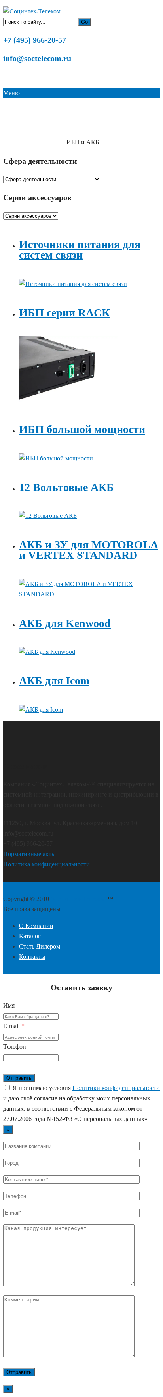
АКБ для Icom (54, 681)
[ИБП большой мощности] (56, 458)
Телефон (14, 1046)
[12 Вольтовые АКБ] (48, 515)
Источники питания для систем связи (79, 249)
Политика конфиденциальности (46, 864)
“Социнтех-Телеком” (79, 898)
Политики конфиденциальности (116, 1088)
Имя (9, 1005)
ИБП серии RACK (64, 313)
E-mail (14, 1026)
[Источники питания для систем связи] (73, 283)
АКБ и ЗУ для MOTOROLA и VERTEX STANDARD (88, 549)
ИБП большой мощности (82, 429)
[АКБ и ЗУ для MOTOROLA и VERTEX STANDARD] (89, 594)
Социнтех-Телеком (25, 143)
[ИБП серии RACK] (68, 400)
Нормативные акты (29, 854)
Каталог (57, 143)
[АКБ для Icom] (41, 709)
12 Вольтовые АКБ (66, 487)
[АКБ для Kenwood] (47, 651)
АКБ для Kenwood (65, 623)
